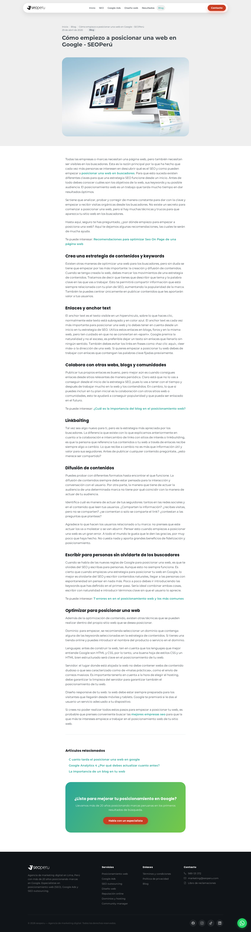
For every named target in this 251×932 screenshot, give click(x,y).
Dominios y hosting (114, 898)
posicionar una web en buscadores (108, 173)
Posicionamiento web (115, 873)
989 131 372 (194, 873)
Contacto (216, 8)
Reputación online (112, 893)
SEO (101, 8)
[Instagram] (202, 923)
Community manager (115, 903)
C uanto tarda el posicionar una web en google (104, 759)
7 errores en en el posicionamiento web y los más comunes (139, 598)
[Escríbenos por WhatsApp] (242, 923)
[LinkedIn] (219, 923)
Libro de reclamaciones (202, 883)
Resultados (148, 8)
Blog (161, 8)
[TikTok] (210, 923)
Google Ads (114, 8)
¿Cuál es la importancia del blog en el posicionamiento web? (140, 408)
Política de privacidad (156, 878)
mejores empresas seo (148, 714)
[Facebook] (193, 923)
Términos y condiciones (157, 873)
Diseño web (131, 8)
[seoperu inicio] (36, 8)
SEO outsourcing (112, 883)
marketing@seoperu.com (203, 878)
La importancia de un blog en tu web (97, 771)
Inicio (92, 8)
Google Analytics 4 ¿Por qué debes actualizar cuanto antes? (114, 765)
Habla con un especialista (126, 820)
